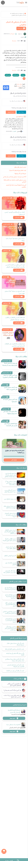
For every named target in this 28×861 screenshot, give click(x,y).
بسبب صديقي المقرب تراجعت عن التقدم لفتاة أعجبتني (15, 181)
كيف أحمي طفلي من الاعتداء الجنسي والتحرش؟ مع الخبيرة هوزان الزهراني (15, 266)
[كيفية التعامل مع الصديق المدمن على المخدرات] (22, 425)
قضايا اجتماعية (6, 329)
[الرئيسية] (25, 13)
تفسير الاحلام (14, 13)
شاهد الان (17, 217)
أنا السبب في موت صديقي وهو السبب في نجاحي (14, 177)
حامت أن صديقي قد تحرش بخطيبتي (19, 15)
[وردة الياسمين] (25, 116)
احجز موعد (13, 718)
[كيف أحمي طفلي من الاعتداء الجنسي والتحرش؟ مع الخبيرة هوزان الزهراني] (14, 256)
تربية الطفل (5, 250)
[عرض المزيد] (24, 78)
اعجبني (18, 131)
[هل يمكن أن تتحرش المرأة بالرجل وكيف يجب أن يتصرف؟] (22, 364)
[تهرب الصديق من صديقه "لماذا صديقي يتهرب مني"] (14, 282)
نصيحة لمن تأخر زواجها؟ (20, 174)
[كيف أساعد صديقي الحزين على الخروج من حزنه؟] (22, 388)
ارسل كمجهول (11, 112)
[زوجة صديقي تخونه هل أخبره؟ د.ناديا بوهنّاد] (14, 229)
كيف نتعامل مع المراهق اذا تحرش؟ (17, 170)
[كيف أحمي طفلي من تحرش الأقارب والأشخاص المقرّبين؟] (22, 376)
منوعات (20, 13)
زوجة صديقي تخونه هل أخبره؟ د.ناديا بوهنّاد (15, 239)
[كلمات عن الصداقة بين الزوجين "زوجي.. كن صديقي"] (14, 203)
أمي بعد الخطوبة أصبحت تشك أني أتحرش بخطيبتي (16, 186)
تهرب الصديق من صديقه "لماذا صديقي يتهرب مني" (15, 292)
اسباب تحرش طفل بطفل (20, 167)
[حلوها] (26, 2)
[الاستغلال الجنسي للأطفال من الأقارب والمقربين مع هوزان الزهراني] (14, 308)
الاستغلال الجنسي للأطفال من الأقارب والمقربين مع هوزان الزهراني (15, 318)
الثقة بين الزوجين (6, 224)
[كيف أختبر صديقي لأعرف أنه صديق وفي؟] (22, 400)
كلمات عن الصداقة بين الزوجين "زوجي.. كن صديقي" (14, 213)
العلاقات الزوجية (6, 198)
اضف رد (14, 131)
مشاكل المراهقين (5, 373)
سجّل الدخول (21, 112)
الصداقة (4, 277)
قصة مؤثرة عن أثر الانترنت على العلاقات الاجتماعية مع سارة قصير (15, 345)
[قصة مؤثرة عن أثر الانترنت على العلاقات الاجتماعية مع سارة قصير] (14, 335)
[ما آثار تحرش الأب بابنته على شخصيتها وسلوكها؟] (22, 413)
